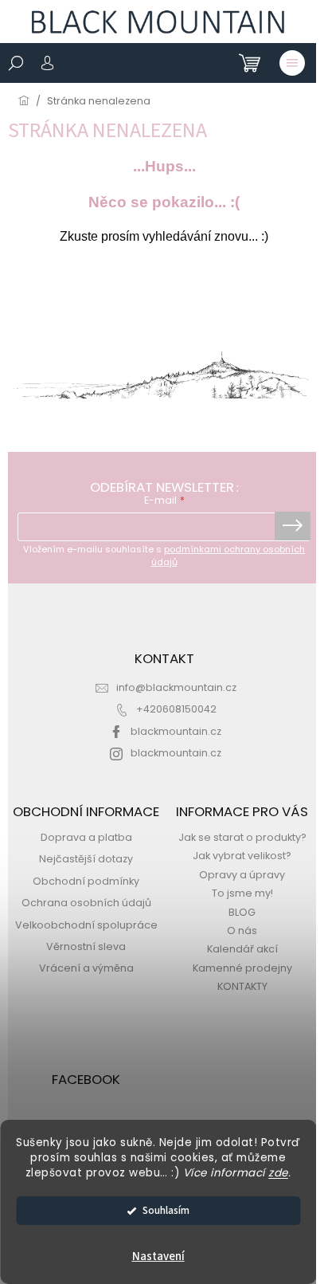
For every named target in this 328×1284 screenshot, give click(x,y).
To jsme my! (242, 893)
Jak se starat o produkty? (242, 837)
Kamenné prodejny (242, 968)
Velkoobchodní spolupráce (86, 925)
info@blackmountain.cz (176, 687)
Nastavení (158, 1256)
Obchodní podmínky (86, 881)
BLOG (242, 912)
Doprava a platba (86, 837)
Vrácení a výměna (86, 968)
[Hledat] (16, 63)
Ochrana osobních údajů (86, 902)
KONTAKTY (242, 986)
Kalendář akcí (242, 949)
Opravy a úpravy (242, 875)
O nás (242, 930)
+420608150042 (176, 709)
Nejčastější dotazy (86, 859)
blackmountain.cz (176, 731)
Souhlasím (166, 1210)
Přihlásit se (292, 526)
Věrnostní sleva (86, 946)
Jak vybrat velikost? (242, 855)
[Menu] (292, 63)
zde (278, 1172)
